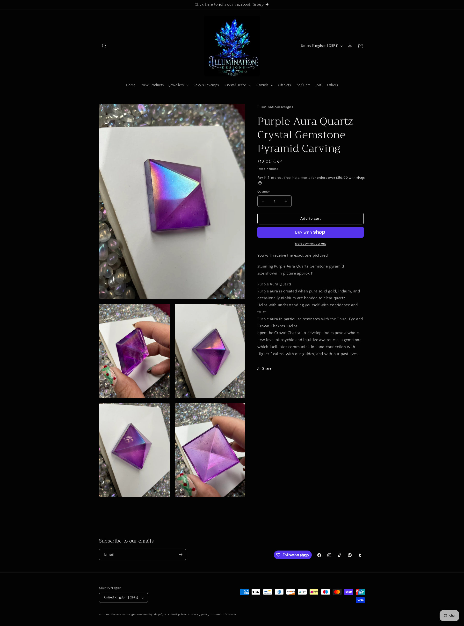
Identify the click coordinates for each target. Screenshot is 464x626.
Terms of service (225, 614)
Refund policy (177, 614)
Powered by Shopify (150, 614)
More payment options (310, 243)
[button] (104, 46)
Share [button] (266, 369)
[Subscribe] (180, 554)
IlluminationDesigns (124, 614)
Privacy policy (200, 614)
